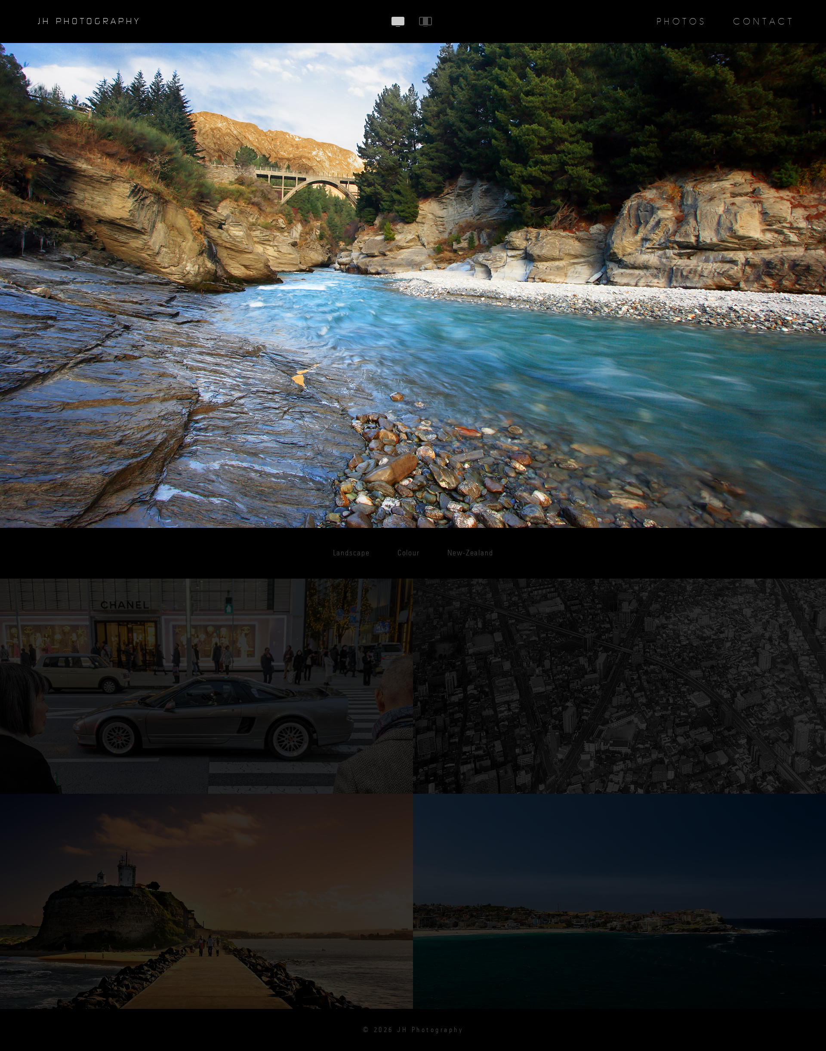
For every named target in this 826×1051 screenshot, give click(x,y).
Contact (763, 21)
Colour (409, 553)
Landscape (351, 553)
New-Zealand (470, 553)
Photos (681, 21)
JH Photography (89, 21)
